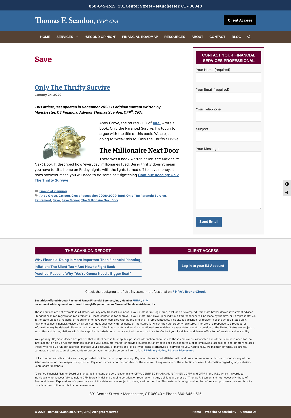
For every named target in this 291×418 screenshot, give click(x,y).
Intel (157, 123)
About (197, 37)
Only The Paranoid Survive (146, 196)
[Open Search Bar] (249, 37)
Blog (236, 37)
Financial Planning (53, 191)
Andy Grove (48, 196)
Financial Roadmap (140, 37)
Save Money (71, 200)
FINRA (137, 300)
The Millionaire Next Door (99, 200)
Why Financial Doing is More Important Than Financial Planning (87, 260)
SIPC (146, 300)
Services (64, 37)
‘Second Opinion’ (100, 37)
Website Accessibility (220, 412)
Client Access (240, 20)
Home (45, 37)
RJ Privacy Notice (155, 350)
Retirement (43, 200)
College (64, 196)
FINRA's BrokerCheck (189, 292)
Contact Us (248, 412)
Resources (174, 37)
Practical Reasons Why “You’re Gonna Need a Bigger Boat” (83, 274)
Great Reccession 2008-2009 (94, 196)
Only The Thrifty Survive (72, 87)
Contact (217, 37)
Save (56, 200)
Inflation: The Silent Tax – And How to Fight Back (75, 267)
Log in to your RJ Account (203, 266)
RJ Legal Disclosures (181, 350)
